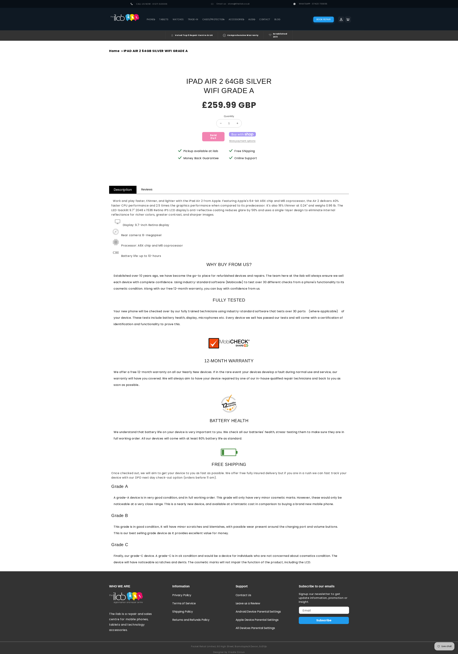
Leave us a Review (248, 603)
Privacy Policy (181, 595)
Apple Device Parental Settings (257, 620)
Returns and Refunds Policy (190, 620)
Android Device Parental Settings (258, 612)
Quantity (229, 116)
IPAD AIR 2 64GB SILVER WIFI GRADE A (156, 51)
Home (114, 51)
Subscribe (323, 620)
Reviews (146, 189)
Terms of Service (184, 603)
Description (123, 189)
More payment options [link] (242, 140)
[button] (151, 19)
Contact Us (243, 595)
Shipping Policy (182, 612)
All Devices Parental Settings (255, 628)
